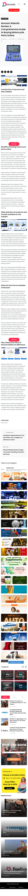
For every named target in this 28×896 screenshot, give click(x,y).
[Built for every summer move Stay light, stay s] (14, 608)
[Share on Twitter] (5, 72)
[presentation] (23, 667)
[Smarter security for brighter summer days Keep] (14, 627)
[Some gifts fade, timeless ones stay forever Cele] (14, 523)
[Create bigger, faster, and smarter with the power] (14, 618)
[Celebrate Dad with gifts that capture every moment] (14, 599)
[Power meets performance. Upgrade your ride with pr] (14, 495)
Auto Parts (5, 18)
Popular (14, 697)
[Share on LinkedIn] (8, 72)
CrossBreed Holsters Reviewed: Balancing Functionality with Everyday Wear (18, 712)
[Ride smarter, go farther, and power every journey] (14, 542)
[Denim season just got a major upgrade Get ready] (14, 589)
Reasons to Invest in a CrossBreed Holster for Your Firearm (18, 702)
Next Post (5, 447)
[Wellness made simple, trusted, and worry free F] (14, 580)
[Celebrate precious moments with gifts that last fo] (14, 571)
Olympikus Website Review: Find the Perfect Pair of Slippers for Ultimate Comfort (13, 437)
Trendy (23, 697)
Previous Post (9, 432)
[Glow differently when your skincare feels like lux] (14, 514)
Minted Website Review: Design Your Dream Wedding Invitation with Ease (13, 452)
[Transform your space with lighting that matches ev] (14, 486)
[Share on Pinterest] (11, 72)
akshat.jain (5, 420)
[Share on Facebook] (2, 72)
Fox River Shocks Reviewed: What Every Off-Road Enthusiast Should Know (18, 729)
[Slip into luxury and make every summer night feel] (14, 646)
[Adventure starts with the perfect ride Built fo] (14, 552)
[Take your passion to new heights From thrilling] (14, 533)
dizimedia (13, 706)
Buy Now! (14, 144)
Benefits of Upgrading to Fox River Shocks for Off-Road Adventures (18, 720)
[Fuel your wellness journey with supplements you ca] (14, 561)
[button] (3, 887)
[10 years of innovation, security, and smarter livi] (14, 655)
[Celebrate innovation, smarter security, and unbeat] (14, 637)
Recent (5, 697)
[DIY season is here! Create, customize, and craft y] (14, 476)
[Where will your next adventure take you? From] (14, 505)
